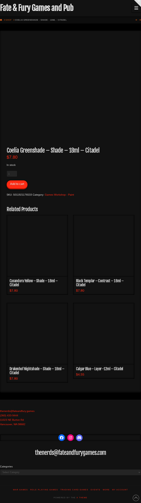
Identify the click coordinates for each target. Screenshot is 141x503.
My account (120, 490)
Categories (6, 466)
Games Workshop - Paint (59, 194)
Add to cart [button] (37, 270)
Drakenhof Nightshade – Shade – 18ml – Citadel (37, 370)
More (106, 490)
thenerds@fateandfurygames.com (70, 452)
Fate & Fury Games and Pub (36, 8)
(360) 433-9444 (9, 415)
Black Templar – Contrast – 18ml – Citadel (100, 282)
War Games (20, 490)
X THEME (82, 498)
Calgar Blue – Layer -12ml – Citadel (99, 368)
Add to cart (17, 183)
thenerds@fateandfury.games (17, 411)
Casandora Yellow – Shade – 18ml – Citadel (34, 282)
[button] (136, 8)
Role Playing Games (44, 490)
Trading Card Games (74, 490)
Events (95, 490)
